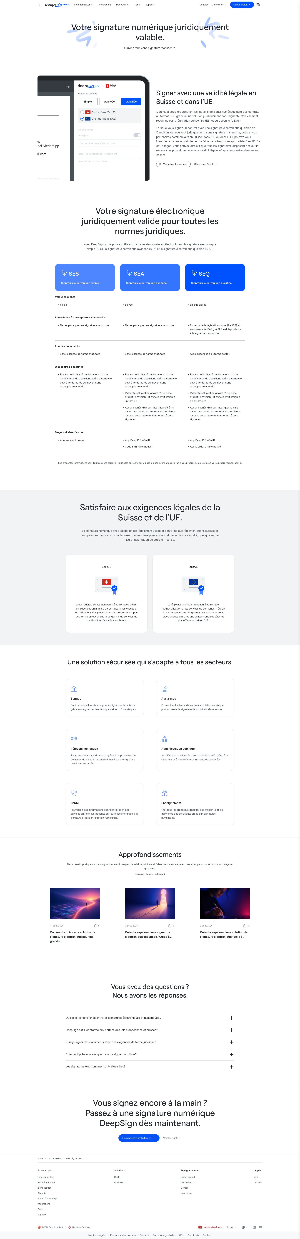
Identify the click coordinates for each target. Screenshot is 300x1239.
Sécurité (42, 1193)
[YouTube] (260, 1227)
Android (258, 1182)
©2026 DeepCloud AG (52, 1227)
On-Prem (118, 1182)
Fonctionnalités (82, 4)
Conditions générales (164, 1235)
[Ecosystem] (40, 4)
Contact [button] (185, 1187)
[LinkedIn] (254, 1227)
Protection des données (123, 1235)
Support (150, 4)
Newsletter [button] (186, 1193)
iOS (256, 1177)
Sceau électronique (48, 1198)
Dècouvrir (121, 4)
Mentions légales (97, 1235)
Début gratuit (188, 1177)
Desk (116, 1177)
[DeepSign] (57, 5)
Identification (45, 1187)
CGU (181, 1235)
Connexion (186, 1182)
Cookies (207, 1235)
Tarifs (137, 4)
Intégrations (105, 4)
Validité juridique (46, 1182)
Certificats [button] (193, 1235)
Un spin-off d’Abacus (82, 1227)
